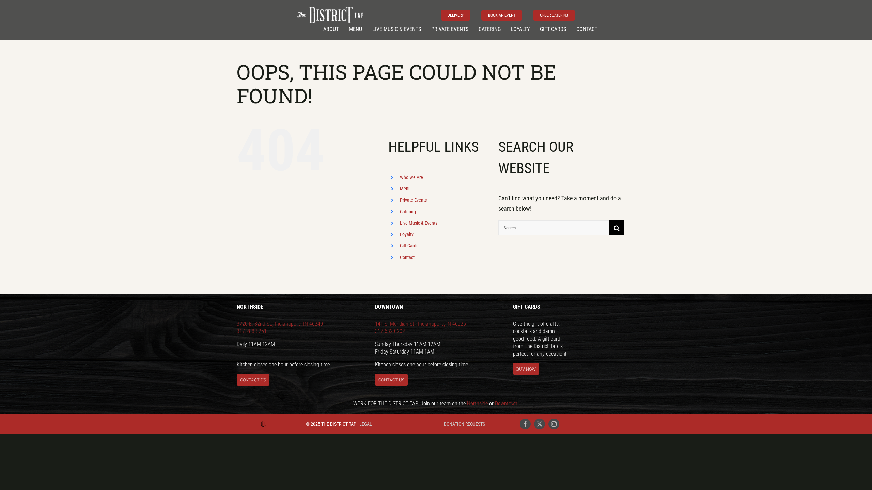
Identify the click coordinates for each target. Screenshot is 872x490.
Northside (477, 403)
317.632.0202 (390, 331)
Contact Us (253, 379)
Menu (405, 188)
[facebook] (525, 424)
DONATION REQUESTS (464, 424)
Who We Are (411, 177)
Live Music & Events (418, 223)
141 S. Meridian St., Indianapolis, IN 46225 (420, 324)
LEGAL (365, 424)
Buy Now (526, 369)
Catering (408, 211)
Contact (407, 257)
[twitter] (539, 424)
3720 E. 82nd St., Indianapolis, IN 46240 (280, 324)
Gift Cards (409, 245)
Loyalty (407, 234)
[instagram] (553, 424)
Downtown (506, 403)
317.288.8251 (252, 331)
